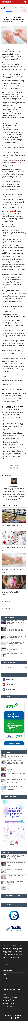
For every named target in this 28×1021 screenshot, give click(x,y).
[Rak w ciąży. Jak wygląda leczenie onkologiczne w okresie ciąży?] (14, 582)
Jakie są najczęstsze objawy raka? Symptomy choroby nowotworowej (16, 781)
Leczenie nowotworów (20, 21)
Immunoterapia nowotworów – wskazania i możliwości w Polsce (16, 864)
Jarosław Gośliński (6, 21)
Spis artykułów (6, 978)
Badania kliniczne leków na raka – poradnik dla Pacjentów (14, 788)
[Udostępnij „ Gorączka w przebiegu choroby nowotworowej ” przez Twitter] (14, 468)
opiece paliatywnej (18, 162)
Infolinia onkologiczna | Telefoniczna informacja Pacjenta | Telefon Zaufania (15, 762)
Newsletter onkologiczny (9, 981)
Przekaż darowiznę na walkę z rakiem (11, 989)
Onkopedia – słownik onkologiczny (11, 985)
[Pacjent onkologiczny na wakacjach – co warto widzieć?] (14, 516)
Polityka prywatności (8, 970)
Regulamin (5, 966)
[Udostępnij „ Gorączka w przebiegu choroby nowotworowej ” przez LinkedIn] (16, 468)
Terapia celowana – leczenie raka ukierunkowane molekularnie (15, 857)
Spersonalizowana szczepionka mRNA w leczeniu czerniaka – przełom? (16, 622)
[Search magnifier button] (25, 668)
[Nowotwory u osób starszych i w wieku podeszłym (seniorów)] (14, 560)
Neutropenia (12, 211)
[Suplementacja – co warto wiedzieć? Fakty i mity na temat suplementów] (14, 538)
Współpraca (5, 974)
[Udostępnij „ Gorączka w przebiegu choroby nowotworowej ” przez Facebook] (11, 468)
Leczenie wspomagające (14, 22)
